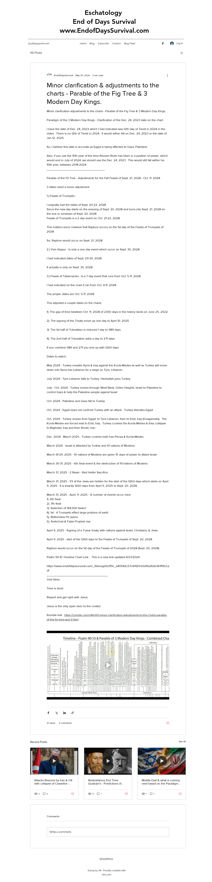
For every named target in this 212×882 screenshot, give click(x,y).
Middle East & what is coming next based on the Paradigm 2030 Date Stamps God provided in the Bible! (161, 782)
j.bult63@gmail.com (38, 43)
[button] (181, 52)
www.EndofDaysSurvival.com (104, 30)
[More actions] (167, 75)
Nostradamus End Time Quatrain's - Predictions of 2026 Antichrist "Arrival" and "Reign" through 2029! (106, 782)
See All (182, 741)
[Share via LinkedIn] (64, 712)
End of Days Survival (104, 21)
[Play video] (108, 665)
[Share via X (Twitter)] (56, 712)
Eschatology (104, 13)
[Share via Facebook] (48, 712)
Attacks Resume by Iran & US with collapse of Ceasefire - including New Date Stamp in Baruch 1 (53, 782)
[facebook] (162, 43)
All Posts (36, 52)
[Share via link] (72, 712)
